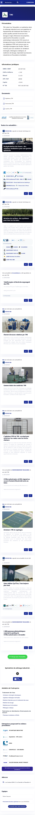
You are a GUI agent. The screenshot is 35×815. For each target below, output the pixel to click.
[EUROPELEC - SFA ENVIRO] (10, 240)
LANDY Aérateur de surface (13, 256)
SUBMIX (15, 247)
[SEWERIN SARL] (7, 605)
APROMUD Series (10, 185)
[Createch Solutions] (24, 240)
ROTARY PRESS (10, 176)
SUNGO (8, 247)
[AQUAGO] (13, 240)
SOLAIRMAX (24, 247)
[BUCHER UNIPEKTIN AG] (15, 172)
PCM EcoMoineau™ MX (12, 188)
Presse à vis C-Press (23, 185)
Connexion (30, 2)
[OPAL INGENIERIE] (10, 172)
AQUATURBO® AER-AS (12, 250)
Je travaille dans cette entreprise (17, 806)
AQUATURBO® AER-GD (12, 253)
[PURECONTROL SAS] (21, 240)
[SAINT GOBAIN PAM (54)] (10, 605)
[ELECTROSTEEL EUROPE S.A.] (18, 605)
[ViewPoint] (29, 605)
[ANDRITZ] (5, 172)
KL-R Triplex (20, 176)
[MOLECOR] (26, 605)
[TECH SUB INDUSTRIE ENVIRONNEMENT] (7, 240)
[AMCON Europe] (21, 172)
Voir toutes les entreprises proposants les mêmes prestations (17, 768)
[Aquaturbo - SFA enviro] (15, 240)
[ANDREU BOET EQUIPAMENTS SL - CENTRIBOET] (18, 172)
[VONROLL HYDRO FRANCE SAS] (24, 605)
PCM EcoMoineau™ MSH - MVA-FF (15, 179)
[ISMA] (5, 240)
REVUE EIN (8, 131)
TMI (3, 309)
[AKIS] (13, 172)
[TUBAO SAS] (13, 605)
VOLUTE (29, 179)
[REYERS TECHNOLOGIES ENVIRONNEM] (18, 240)
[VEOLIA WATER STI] (21, 605)
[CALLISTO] (5, 605)
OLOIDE (23, 253)
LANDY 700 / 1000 (10, 259)
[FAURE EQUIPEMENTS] (7, 172)
